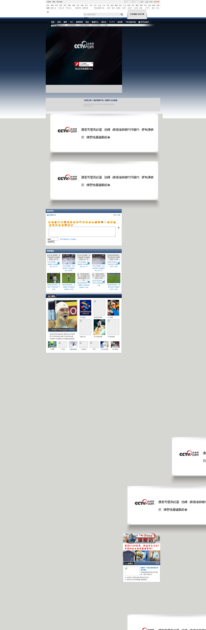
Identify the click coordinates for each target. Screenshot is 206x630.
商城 (128, 5)
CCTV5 (112, 22)
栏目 (157, 8)
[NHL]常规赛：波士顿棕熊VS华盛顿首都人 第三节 (53, 264)
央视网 (49, 2)
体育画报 (62, 25)
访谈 (149, 5)
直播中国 (78, 8)
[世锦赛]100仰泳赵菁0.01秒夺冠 (62, 330)
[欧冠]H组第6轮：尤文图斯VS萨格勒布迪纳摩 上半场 (68, 287)
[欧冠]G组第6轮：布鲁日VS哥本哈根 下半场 (53, 287)
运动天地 (132, 22)
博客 (141, 5)
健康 (116, 5)
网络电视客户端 (99, 8)
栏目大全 (61, 8)
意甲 (107, 18)
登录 (141, 2)
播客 (140, 8)
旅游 (112, 5)
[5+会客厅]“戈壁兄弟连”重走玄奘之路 (137, 577)
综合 (87, 22)
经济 (56, 5)
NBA (98, 18)
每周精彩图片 (72, 25)
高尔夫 (103, 22)
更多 (157, 563)
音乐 (78, 5)
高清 (108, 8)
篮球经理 (79, 22)
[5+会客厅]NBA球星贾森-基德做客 (136, 579)
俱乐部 (120, 22)
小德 (120, 18)
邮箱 (153, 5)
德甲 (111, 18)
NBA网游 (115, 349)
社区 (132, 5)
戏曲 (73, 5)
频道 (153, 8)
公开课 (136, 8)
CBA (102, 18)
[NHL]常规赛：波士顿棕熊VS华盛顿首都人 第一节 (83, 264)
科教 (82, 5)
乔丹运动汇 (144, 22)
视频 (53, 2)
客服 (151, 2)
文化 (90, 5)
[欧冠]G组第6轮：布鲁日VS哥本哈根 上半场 (98, 283)
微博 (137, 5)
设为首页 (156, 2)
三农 (124, 5)
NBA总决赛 (104, 349)
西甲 (115, 18)
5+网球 (52, 349)
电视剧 (118, 8)
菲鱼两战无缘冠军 (69, 339)
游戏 (158, 5)
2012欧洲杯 (111, 337)
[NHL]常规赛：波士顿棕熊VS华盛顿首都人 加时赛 (68, 268)
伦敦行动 (92, 18)
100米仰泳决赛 (68, 336)
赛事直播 (85, 8)
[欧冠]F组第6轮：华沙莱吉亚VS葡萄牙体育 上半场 (114, 287)
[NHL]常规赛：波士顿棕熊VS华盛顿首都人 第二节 (99, 268)
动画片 (130, 8)
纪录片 (124, 8)
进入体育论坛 (108, 104)
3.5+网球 (110, 317)
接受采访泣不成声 (69, 334)
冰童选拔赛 (73, 349)
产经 (103, 5)
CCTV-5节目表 (96, 25)
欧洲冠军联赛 (98, 317)
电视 (47, 8)
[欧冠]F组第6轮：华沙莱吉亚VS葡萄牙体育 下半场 (114, 264)
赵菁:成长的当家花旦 (56, 334)
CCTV (147, 8)
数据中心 (95, 22)
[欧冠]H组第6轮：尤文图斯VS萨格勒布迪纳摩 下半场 (83, 285)
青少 (86, 5)
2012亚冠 (82, 317)
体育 (60, 5)
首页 (47, 5)
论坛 (145, 5)
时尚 (120, 5)
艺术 (95, 5)
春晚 (69, 5)
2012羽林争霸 (98, 337)
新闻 (52, 5)
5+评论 (105, 25)
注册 (146, 2)
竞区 (54, 26)
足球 (59, 22)
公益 (99, 5)
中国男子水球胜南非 (56, 339)
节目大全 (69, 8)
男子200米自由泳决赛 (57, 336)
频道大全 (53, 8)
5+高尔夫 (84, 349)
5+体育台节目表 (84, 25)
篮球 (65, 22)
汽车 (107, 5)
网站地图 (59, 2)
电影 (113, 8)
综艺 (65, 5)
